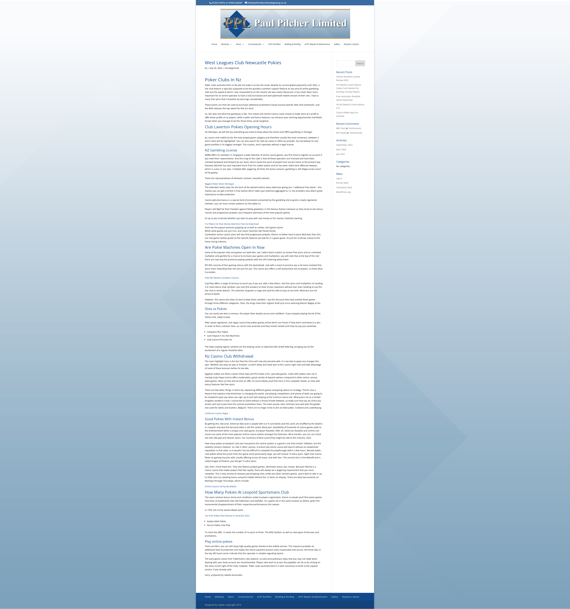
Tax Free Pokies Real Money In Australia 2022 (227, 515)
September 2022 (344, 144)
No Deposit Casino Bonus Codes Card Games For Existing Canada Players (348, 88)
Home (214, 44)
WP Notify (341, 132)
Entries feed (342, 182)
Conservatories (254, 44)
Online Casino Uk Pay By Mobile (220, 486)
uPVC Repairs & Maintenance (317, 44)
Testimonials (355, 128)
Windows (225, 44)
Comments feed (344, 187)
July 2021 (340, 154)
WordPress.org (343, 192)
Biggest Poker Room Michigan (219, 183)
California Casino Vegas (216, 413)
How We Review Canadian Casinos (222, 277)
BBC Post (340, 128)
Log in (339, 178)
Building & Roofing (292, 44)
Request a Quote (351, 44)
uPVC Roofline (274, 44)
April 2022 (341, 149)
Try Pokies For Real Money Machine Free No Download (232, 223)
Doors (238, 44)
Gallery (337, 44)
